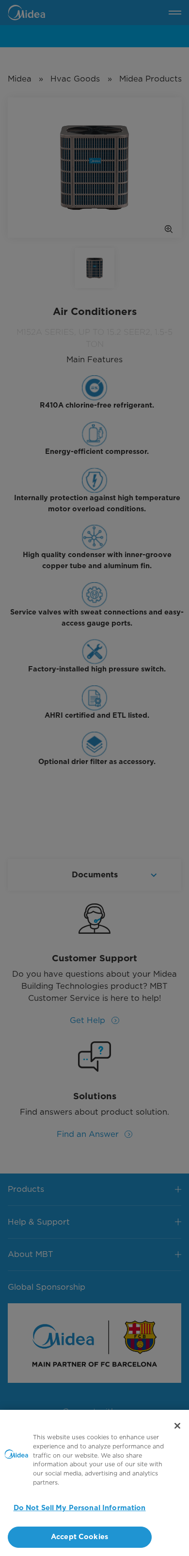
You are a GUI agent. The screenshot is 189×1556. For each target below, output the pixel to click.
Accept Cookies (79, 1537)
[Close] (177, 1425)
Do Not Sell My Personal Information (80, 1508)
